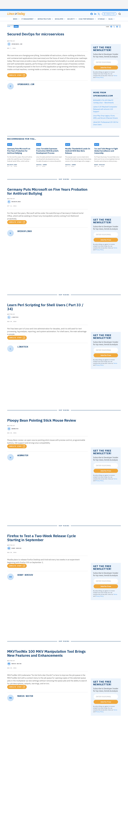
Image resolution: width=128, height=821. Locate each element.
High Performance (86, 19)
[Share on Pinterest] (117, 26)
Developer (59, 19)
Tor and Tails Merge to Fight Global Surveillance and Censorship (106, 151)
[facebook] (91, 14)
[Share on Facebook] (111, 26)
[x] (99, 14)
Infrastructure (44, 19)
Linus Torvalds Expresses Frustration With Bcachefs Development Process (47, 151)
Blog (110, 19)
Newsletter (110, 14)
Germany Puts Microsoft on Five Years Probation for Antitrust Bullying (18, 151)
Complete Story (15, 75)
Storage (101, 19)
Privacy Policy (99, 77)
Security (71, 19)
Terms (115, 75)
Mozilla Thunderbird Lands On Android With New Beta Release (77, 151)
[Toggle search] (119, 14)
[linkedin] (95, 14)
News (15, 19)
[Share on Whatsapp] (120, 26)
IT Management (27, 19)
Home (8, 26)
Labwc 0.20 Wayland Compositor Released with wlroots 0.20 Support (105, 109)
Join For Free (105, 68)
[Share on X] (114, 26)
